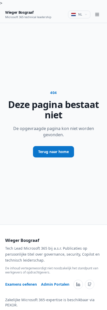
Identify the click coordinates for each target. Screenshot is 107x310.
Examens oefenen (21, 284)
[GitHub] (89, 284)
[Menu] (97, 14)
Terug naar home (53, 151)
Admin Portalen (55, 284)
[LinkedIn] (78, 284)
